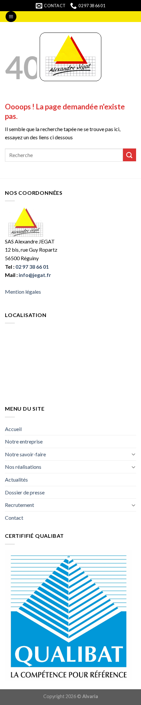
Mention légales (23, 291)
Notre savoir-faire (25, 454)
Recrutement (19, 505)
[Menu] (11, 16)
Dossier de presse (25, 492)
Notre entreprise (24, 441)
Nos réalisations (23, 467)
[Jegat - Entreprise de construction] (70, 57)
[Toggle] (133, 454)
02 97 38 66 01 (32, 266)
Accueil (13, 429)
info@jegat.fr (35, 275)
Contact (14, 517)
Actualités (16, 479)
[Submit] (129, 154)
